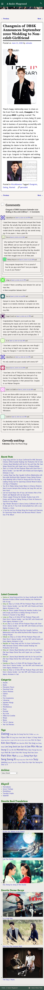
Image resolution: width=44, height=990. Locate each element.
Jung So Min (14, 740)
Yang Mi (10, 762)
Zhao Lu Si (4, 764)
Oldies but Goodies (9, 716)
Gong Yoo (22, 734)
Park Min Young (21, 753)
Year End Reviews (8, 724)
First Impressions (8, 698)
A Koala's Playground (17, 3)
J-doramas (6, 700)
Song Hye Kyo (30, 756)
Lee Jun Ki (21, 746)
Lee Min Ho (33, 746)
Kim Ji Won (28, 740)
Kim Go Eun (21, 740)
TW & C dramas (8, 722)
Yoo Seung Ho (37, 762)
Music (5, 709)
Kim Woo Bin (20, 743)
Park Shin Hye (8, 755)
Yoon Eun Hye (27, 762)
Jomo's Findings (8, 789)
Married (12, 187)
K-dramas (6, 705)
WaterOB (6, 795)
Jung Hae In (7, 740)
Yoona (19, 762)
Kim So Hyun (36, 740)
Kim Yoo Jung (30, 743)
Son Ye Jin (29, 759)
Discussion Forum (8, 687)
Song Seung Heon (21, 759)
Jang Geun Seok (17, 737)
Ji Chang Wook (36, 737)
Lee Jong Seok (11, 746)
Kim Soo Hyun (8, 743)
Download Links (8, 689)
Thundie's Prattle (8, 793)
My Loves (6, 713)
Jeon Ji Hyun (27, 737)
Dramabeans (7, 787)
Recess (5, 720)
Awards (5, 683)
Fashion (5, 694)
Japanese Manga (8, 702)
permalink (24, 187)
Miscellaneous (16, 184)
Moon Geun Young (30, 750)
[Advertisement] (17, 555)
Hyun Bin (5, 737)
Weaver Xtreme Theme (36, 988)
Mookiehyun (7, 791)
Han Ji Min (36, 734)
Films (4, 696)
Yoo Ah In (15, 762)
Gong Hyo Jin (14, 734)
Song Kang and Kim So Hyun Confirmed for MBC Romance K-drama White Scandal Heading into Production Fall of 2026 (22, 599)
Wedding (4, 762)
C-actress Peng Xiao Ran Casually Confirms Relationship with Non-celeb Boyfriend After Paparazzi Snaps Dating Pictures (23, 632)
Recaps (5, 718)
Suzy (35, 759)
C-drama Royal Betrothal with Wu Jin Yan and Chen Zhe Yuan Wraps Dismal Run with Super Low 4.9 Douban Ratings (22, 652)
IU (10, 737)
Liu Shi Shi (12, 750)
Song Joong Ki (8, 759)
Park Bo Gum (10, 753)
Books (5, 685)
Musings (5, 711)
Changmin (33, 184)
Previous (5, 19)
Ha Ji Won (29, 734)
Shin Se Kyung (20, 756)
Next (40, 19)
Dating (5, 187)
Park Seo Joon (33, 753)
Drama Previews (8, 691)
